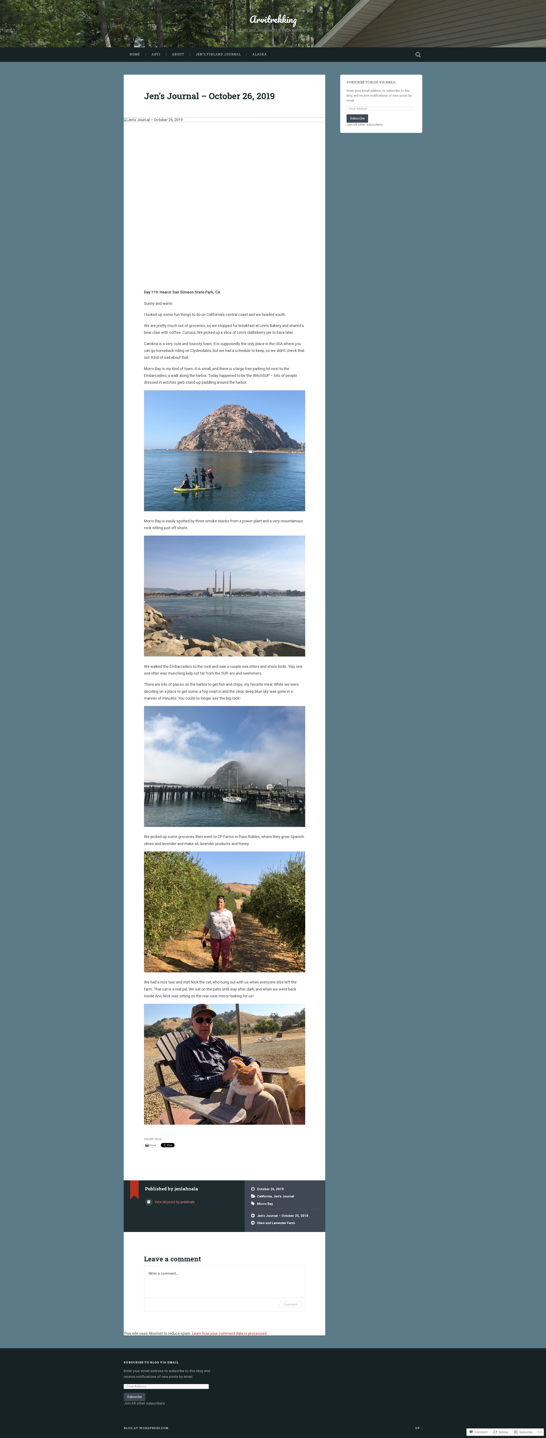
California (264, 1196)
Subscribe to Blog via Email (371, 82)
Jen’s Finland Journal (218, 54)
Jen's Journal (283, 1196)
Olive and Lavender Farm (276, 1223)
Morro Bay (265, 1204)
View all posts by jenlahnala (174, 1202)
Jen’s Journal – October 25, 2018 (282, 1216)
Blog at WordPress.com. (146, 1428)
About (178, 54)
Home (134, 54)
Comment (290, 1304)
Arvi (155, 54)
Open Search (418, 54)
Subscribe (357, 118)
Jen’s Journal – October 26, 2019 (209, 96)
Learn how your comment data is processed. (229, 1333)
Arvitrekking (273, 19)
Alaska (259, 54)
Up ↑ (418, 1428)
